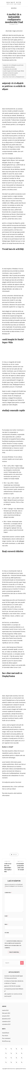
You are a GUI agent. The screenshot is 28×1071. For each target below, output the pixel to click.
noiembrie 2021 (6, 1021)
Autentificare (5, 1033)
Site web (7, 932)
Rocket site (14, 2)
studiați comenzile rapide (10, 73)
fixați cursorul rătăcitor (9, 75)
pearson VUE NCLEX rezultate (12, 986)
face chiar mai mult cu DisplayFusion (13, 77)
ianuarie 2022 (5, 1016)
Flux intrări (5, 1035)
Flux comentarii (6, 1038)
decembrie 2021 (6, 1018)
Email (6, 924)
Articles (15, 854)
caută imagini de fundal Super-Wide (13, 71)
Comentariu (8, 892)
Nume (6, 916)
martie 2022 (5, 1010)
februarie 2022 (6, 1013)
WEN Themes (23, 1068)
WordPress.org (6, 1041)
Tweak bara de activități (10, 69)
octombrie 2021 (6, 1024)
